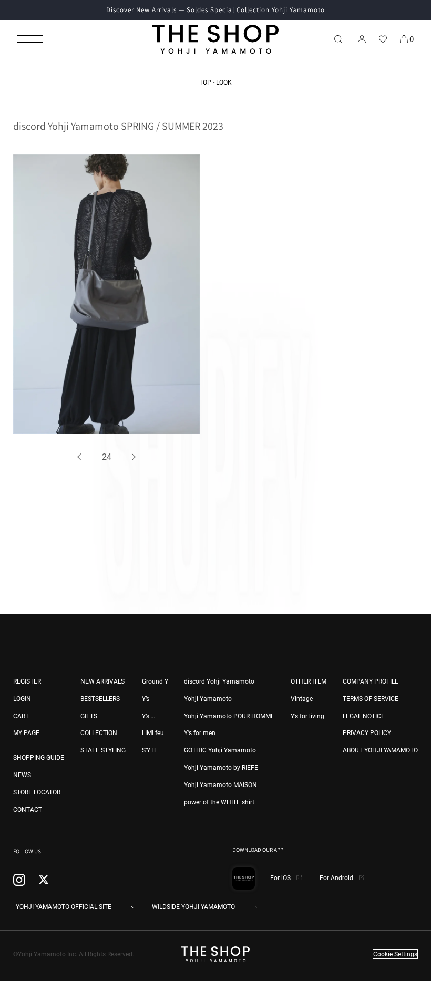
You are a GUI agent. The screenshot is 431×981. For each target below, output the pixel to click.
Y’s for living (307, 716)
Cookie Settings (395, 954)
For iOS (281, 878)
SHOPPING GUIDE (38, 757)
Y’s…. (148, 716)
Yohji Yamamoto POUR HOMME (229, 716)
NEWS (22, 775)
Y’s (145, 699)
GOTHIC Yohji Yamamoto (220, 750)
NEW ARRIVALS (102, 681)
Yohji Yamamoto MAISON (220, 785)
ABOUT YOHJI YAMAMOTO (380, 750)
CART (21, 716)
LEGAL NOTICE (364, 716)
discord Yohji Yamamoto (219, 681)
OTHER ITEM (308, 681)
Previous (81, 457)
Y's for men (200, 733)
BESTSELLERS (100, 699)
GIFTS (88, 716)
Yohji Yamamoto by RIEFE (221, 767)
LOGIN (22, 699)
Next (132, 457)
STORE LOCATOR (36, 792)
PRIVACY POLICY (367, 733)
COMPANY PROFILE (370, 681)
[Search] (338, 38)
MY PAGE (26, 733)
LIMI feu (153, 733)
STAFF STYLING (103, 750)
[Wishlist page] (382, 38)
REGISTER (27, 681)
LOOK (224, 82)
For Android (337, 878)
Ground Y (155, 681)
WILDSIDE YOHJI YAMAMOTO (193, 907)
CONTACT (27, 809)
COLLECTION (98, 733)
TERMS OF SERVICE (370, 699)
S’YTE (150, 750)
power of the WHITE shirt (219, 802)
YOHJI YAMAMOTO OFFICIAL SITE (63, 907)
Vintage (302, 699)
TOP (205, 82)
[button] (30, 38)
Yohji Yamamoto (208, 699)
